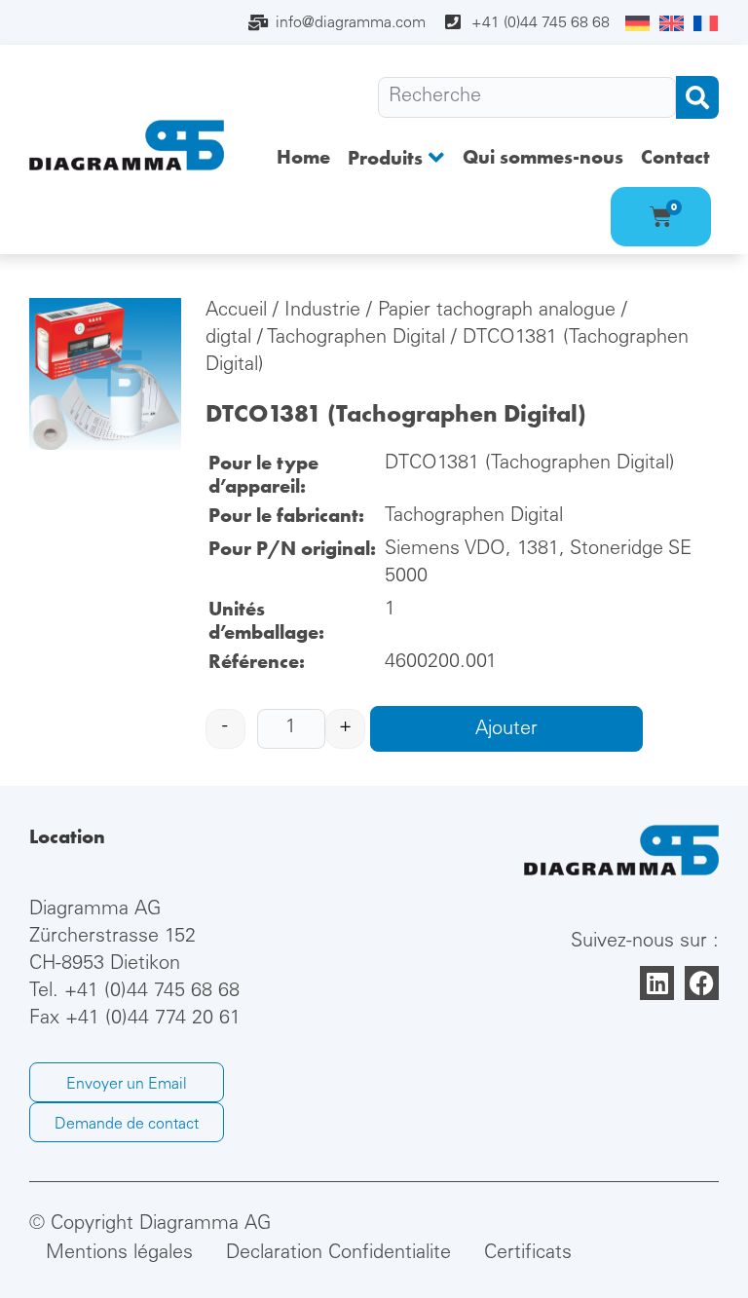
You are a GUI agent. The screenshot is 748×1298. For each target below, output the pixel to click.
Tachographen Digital (356, 339)
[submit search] (697, 97)
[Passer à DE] (637, 24)
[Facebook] (702, 983)
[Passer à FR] (705, 24)
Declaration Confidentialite (338, 1254)
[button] (396, 157)
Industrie (322, 311)
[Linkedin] (657, 983)
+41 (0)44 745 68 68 (152, 992)
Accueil (236, 311)
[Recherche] (527, 97)
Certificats (528, 1254)
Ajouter (506, 730)
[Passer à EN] (671, 24)
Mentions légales (119, 1254)
